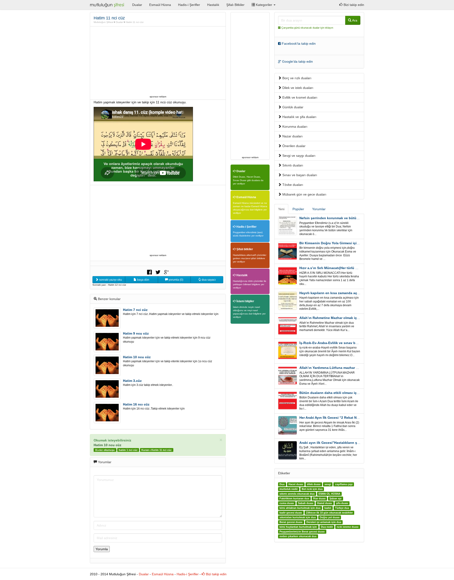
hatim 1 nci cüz (128, 450)
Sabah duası (305, 503)
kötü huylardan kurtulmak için (298, 526)
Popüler (298, 209)
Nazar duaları (292, 136)
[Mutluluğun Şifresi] (107, 4)
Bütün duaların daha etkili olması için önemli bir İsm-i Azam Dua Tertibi (356, 393)
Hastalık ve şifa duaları (298, 117)
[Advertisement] (158, 61)
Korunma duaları (294, 126)
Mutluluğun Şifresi (103, 22)
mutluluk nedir (288, 489)
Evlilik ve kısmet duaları (299, 97)
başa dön (142, 279)
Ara (354, 20)
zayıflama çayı (344, 484)
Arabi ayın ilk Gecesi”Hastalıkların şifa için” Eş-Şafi (340, 443)
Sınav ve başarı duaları (299, 175)
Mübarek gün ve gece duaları (303, 194)
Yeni (281, 209)
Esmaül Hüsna (160, 5)
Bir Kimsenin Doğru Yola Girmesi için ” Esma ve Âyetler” (344, 243)
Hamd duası (324, 503)
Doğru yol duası (330, 517)
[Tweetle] (158, 272)
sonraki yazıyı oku (110, 279)
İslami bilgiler (245, 301)
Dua (281, 484)
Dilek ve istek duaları (297, 88)
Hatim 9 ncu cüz (136, 333)
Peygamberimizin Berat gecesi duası (302, 531)
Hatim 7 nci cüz (135, 310)
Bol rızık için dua (312, 489)
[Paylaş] (149, 272)
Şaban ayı (335, 498)
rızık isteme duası (347, 526)
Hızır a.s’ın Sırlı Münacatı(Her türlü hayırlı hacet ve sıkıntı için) (349, 268)
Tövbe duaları (292, 185)
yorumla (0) (175, 279)
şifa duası (342, 503)
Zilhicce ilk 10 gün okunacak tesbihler (329, 512)
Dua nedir (327, 526)
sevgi (327, 484)
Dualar (137, 5)
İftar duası (319, 498)
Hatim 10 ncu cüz (137, 357)
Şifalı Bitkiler (235, 5)
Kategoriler (264, 5)
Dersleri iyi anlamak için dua (323, 522)
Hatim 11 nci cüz (135, 22)
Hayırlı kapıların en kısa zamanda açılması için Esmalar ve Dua (349, 293)
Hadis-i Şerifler (189, 5)
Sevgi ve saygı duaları (298, 155)
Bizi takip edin (353, 5)
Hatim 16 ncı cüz (136, 404)
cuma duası (286, 503)
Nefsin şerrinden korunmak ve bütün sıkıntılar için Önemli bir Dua (352, 218)
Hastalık (213, 5)
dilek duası (313, 484)
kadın (327, 507)
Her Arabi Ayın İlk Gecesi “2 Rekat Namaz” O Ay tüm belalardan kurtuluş (356, 417)
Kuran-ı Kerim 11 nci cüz (156, 450)
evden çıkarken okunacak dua (297, 536)
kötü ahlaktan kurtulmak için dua (299, 507)
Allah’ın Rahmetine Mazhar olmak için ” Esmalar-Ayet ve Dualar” (350, 318)
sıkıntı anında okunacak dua (296, 493)
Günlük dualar (292, 107)
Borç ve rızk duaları (296, 78)
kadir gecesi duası (290, 512)
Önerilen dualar (293, 146)
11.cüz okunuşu (105, 450)
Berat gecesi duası (290, 522)
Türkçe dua (342, 507)
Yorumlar (319, 209)
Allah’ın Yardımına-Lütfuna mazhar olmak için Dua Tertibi (345, 368)
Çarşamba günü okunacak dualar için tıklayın (307, 27)
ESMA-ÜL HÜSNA (329, 493)
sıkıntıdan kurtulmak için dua (297, 517)
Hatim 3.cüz (132, 381)
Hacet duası (295, 484)
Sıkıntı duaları (292, 165)
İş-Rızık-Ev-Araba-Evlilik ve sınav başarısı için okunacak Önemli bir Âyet (357, 343)
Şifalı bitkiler (244, 249)
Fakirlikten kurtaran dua (294, 498)
